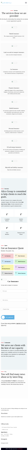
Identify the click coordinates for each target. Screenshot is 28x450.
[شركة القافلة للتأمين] (6, 2)
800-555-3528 (21, 323)
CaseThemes (19, 448)
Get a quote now (9, 317)
